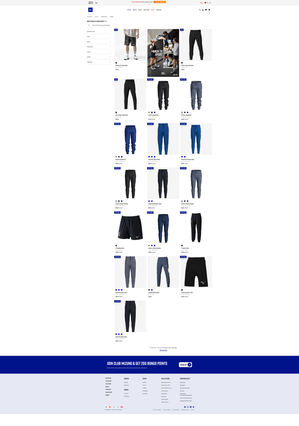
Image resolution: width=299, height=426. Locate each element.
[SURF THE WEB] (155, 113)
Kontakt (107, 386)
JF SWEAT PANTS (185, 248)
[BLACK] (152, 113)
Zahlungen (183, 382)
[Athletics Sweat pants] (163, 139)
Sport (145, 378)
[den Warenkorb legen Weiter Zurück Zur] (143, 31)
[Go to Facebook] (185, 407)
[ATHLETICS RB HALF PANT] (196, 272)
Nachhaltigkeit (108, 392)
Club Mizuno (108, 384)
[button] (99, 31)
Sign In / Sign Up (159, 2)
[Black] (116, 63)
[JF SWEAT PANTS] (196, 227)
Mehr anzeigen (163, 350)
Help (201, 3)
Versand (182, 391)
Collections (165, 378)
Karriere (107, 395)
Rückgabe (182, 385)
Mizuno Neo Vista (165, 382)
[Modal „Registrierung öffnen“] (202, 10)
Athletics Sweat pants (154, 159)
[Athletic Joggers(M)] (163, 94)
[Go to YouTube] (193, 407)
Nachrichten (108, 378)
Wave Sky (163, 396)
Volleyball (145, 391)
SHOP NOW (175, 74)
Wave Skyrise (164, 399)
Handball (145, 393)
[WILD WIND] (149, 113)
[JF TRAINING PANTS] (130, 227)
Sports (140, 9)
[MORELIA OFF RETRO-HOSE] (130, 45)
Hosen (111, 16)
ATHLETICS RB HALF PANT (187, 292)
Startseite (89, 16)
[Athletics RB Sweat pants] (196, 139)
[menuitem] (129, 10)
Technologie (108, 389)
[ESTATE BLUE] (122, 201)
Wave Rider (164, 393)
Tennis (144, 385)
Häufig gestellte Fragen (186, 401)
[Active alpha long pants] (196, 45)
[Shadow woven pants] (163, 272)
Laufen (144, 382)
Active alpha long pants (187, 65)
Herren (129, 9)
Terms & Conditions (157, 409)
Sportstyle (146, 9)
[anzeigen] (209, 10)
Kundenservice (185, 378)
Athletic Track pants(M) (121, 204)
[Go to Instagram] (188, 407)
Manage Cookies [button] (185, 409)
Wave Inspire (164, 391)
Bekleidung (104, 16)
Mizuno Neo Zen (165, 385)
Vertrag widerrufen (185, 388)
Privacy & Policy (176, 409)
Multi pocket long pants (121, 115)
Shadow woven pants (153, 292)
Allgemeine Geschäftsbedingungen (186, 394)
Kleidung (126, 385)
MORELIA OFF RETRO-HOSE (121, 65)
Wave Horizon (165, 402)
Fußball (145, 388)
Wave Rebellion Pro (166, 388)
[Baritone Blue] (152, 157)
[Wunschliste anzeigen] (206, 10)
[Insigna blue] (152, 290)
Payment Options (167, 409)
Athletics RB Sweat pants (187, 159)
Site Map (192, 409)
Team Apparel (108, 381)
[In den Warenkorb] (143, 68)
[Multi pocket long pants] (130, 94)
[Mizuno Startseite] (90, 3)
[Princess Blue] (155, 157)
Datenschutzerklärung (186, 398)
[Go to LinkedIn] (190, 407)
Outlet (153, 9)
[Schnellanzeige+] (143, 36)
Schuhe (126, 382)
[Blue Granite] (149, 157)
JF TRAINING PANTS (119, 248)
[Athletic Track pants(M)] (130, 183)
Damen (135, 9)
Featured (158, 9)
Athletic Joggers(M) (153, 115)
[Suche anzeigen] (200, 10)
